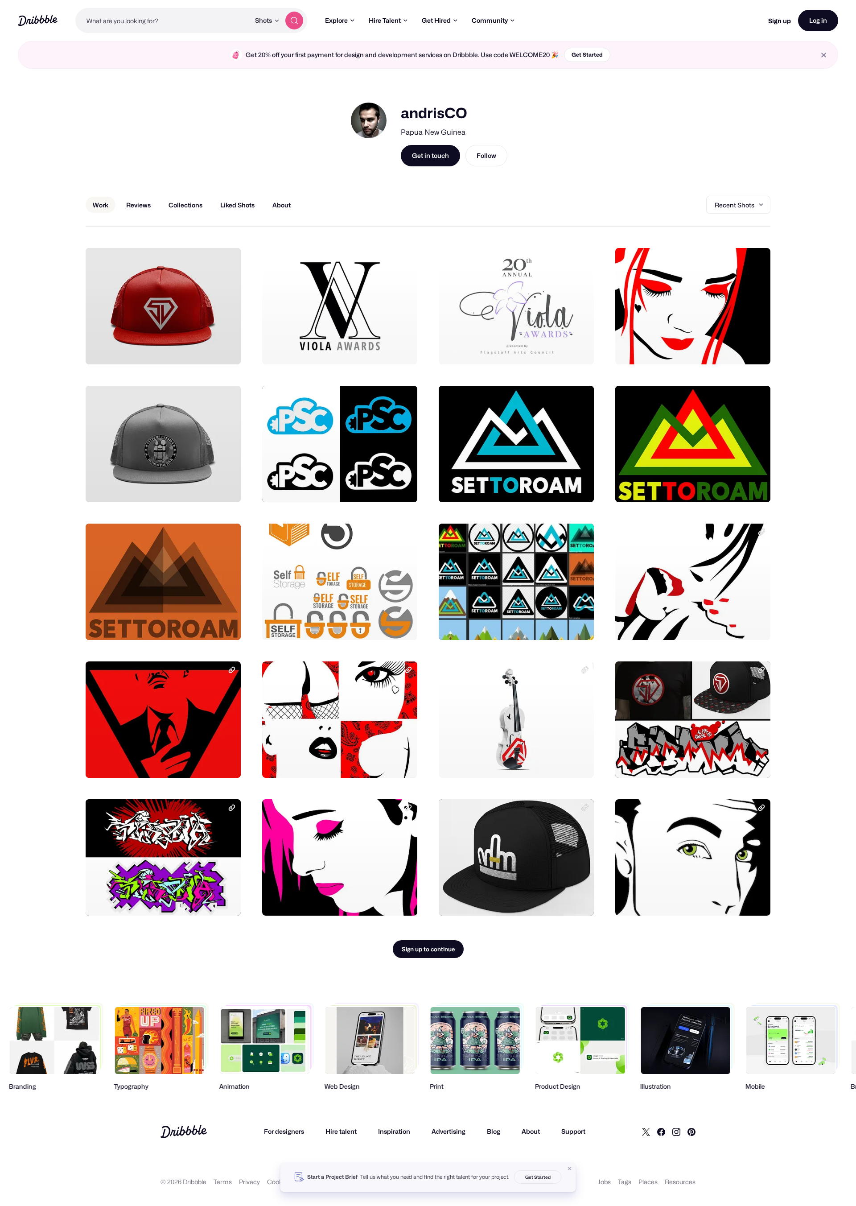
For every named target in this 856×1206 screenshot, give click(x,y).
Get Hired (436, 20)
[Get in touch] (188, 347)
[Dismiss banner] (569, 1168)
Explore (336, 20)
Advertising (448, 1131)
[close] (824, 55)
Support (573, 1131)
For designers (284, 1131)
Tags (624, 1181)
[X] (646, 1132)
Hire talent (341, 1131)
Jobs (604, 1181)
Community (490, 20)
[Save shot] (206, 347)
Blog (493, 1131)
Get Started (587, 54)
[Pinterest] (691, 1132)
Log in (818, 20)
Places (648, 1181)
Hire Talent (385, 20)
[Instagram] (676, 1132)
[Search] (294, 20)
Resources (680, 1181)
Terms (223, 1181)
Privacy (249, 1181)
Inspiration (394, 1131)
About (531, 1131)
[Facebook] (661, 1132)
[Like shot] (224, 347)
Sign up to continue (428, 949)
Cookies (279, 1181)
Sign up (779, 21)
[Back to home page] (38, 20)
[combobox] (163, 20)
